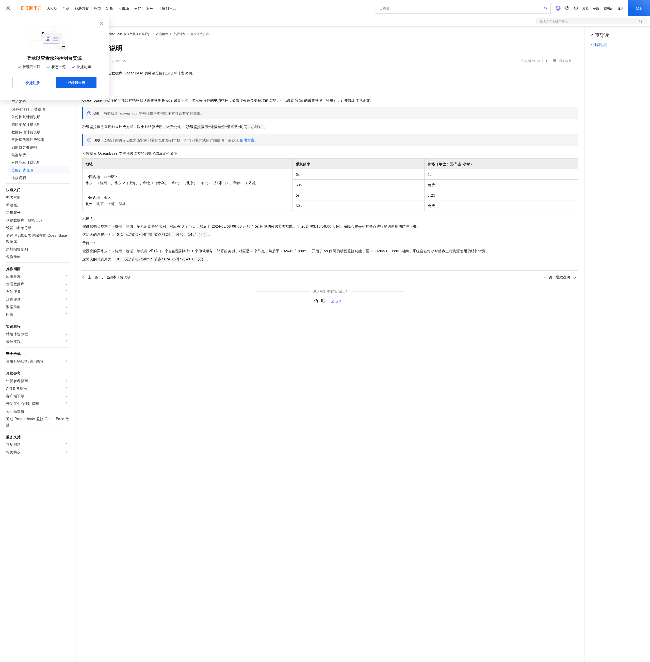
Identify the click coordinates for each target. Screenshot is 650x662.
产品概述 (162, 33)
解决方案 (82, 8)
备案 (596, 8)
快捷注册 (33, 82)
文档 (585, 8)
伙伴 (137, 8)
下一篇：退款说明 (556, 276)
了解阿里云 (167, 8)
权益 (97, 8)
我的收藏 (565, 60)
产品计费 (179, 33)
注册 (621, 8)
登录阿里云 (76, 82)
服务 (149, 8)
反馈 (338, 301)
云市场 (123, 8)
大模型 (52, 8)
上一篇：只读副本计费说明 (109, 276)
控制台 (608, 8)
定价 (109, 8)
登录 (639, 8)
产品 (66, 8)
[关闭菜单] (8, 8)
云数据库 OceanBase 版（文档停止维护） (122, 33)
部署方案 (247, 140)
